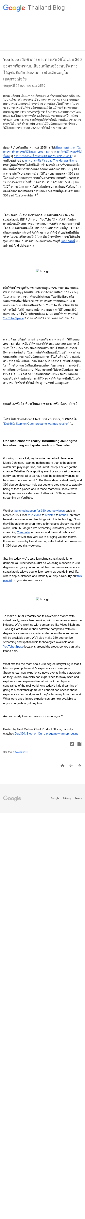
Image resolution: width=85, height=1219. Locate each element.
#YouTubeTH (21, 752)
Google (55, 798)
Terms (78, 798)
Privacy (67, 798)
